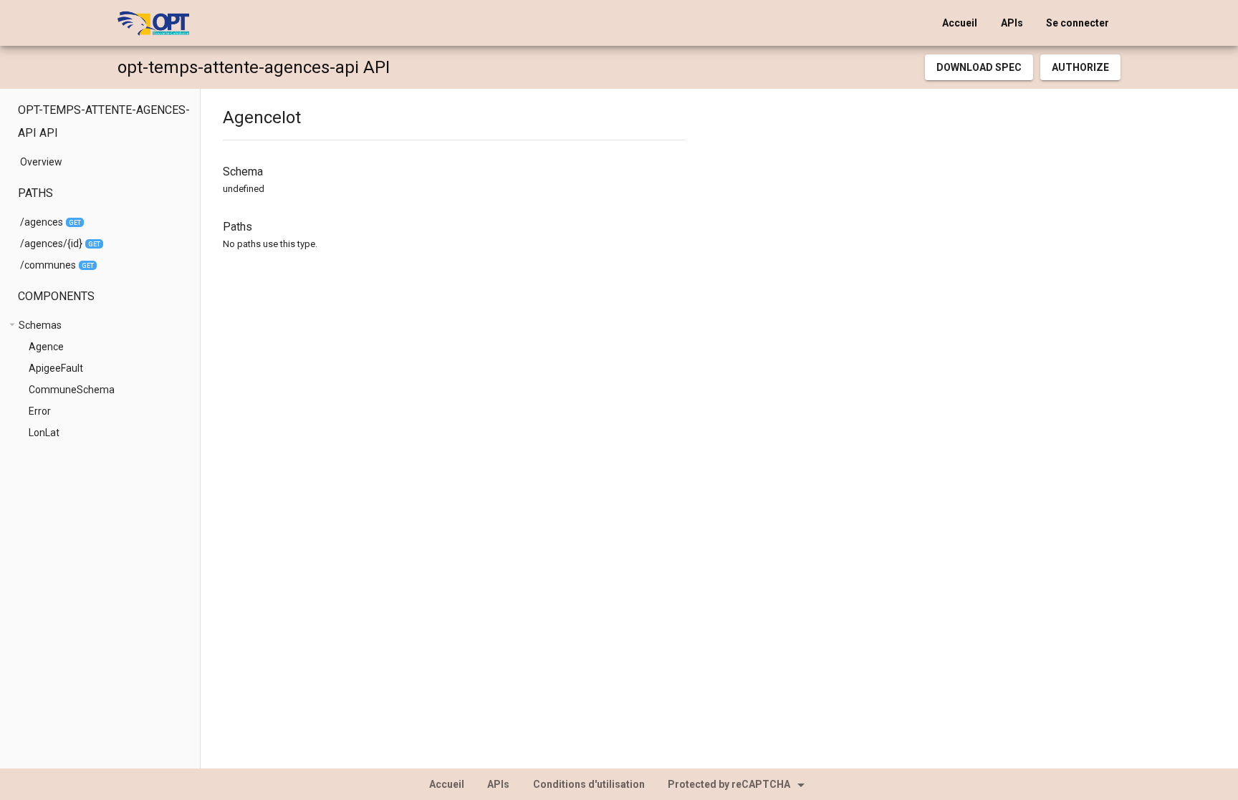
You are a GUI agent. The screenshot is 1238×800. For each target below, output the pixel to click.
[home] (153, 23)
